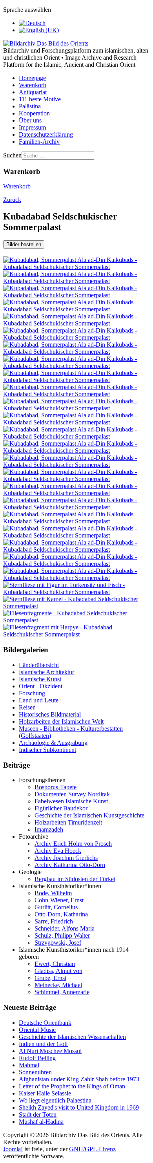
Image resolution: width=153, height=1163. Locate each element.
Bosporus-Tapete (55, 787)
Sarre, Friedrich (54, 921)
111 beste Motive (40, 99)
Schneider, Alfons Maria (65, 928)
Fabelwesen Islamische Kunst (71, 801)
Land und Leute (38, 700)
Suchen (12, 155)
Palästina (30, 106)
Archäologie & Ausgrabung (53, 742)
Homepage (32, 78)
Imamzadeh (49, 829)
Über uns (30, 120)
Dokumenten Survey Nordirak (72, 794)
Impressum (32, 127)
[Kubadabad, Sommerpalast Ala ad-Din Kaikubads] (76, 266)
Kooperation (34, 113)
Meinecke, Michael (58, 985)
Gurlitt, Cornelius (56, 907)
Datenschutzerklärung (46, 134)
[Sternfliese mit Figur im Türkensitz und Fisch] (76, 592)
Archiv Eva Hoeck (58, 850)
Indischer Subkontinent (47, 749)
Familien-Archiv (39, 141)
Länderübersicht (39, 665)
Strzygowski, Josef (58, 942)
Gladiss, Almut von (58, 970)
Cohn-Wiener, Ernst (59, 900)
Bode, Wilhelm (53, 893)
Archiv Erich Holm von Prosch (73, 843)
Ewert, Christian (55, 963)
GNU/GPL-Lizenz (92, 1149)
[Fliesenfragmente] (76, 620)
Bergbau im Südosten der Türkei (75, 879)
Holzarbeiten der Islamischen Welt (61, 721)
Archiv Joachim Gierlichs (66, 857)
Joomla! (13, 1149)
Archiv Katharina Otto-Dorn (70, 864)
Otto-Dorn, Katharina (61, 914)
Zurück (12, 199)
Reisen (27, 707)
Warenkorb (32, 85)
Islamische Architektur (46, 672)
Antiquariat (33, 92)
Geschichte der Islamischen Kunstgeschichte (89, 815)
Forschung (32, 693)
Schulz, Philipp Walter (62, 935)
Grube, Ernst (50, 978)
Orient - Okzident (40, 686)
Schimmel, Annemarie (62, 992)
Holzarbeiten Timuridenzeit (68, 822)
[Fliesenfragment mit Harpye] (76, 634)
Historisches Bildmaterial (50, 714)
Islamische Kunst (40, 679)
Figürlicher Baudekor (61, 808)
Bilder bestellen (23, 244)
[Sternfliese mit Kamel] (76, 606)
